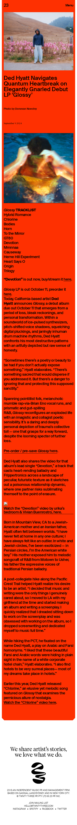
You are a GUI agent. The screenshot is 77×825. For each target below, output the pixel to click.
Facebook (47, 808)
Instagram (19, 808)
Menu (69, 5)
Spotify (34, 808)
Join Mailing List (38, 802)
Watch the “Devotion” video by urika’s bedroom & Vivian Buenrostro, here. (34, 510)
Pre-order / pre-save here (30, 451)
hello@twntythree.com (38, 805)
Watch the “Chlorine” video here (30, 703)
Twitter (62, 808)
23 (6, 5)
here (67, 279)
